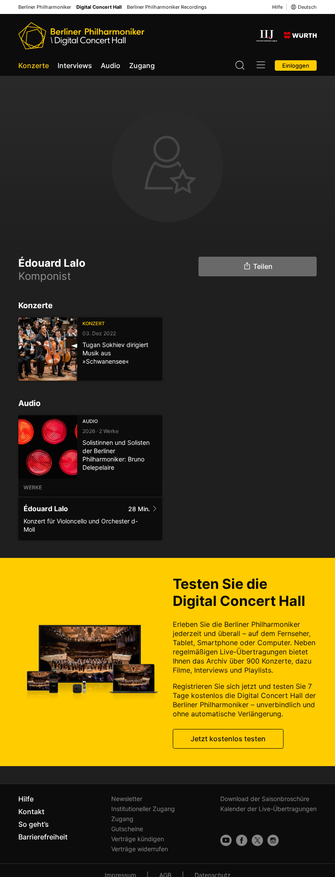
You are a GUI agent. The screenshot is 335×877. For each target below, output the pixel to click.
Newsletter (126, 798)
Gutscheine (127, 828)
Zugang (142, 65)
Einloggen (295, 65)
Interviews (75, 65)
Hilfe (277, 7)
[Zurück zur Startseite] (81, 35)
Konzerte (33, 65)
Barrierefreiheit (43, 836)
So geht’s (33, 824)
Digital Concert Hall (99, 7)
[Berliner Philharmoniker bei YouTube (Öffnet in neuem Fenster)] (226, 840)
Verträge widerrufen (139, 849)
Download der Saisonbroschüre (264, 798)
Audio (110, 65)
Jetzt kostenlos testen (228, 738)
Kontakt (31, 811)
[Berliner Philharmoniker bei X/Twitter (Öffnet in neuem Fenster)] (257, 840)
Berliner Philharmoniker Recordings (167, 7)
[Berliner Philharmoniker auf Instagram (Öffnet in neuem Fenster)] (273, 840)
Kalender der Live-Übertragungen (268, 808)
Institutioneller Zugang (143, 808)
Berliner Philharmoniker (44, 7)
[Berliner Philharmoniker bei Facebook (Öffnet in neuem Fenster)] (241, 840)
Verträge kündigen (137, 839)
